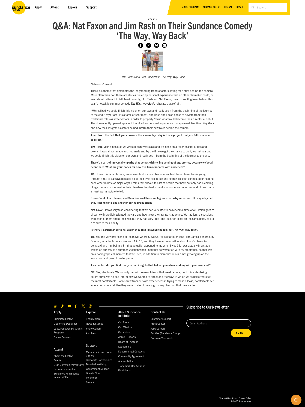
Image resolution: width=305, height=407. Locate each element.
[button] (164, 45)
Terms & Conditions (228, 398)
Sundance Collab (211, 7)
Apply (57, 312)
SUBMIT (241, 332)
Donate (240, 7)
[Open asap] (296, 400)
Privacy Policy (245, 398)
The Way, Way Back (142, 103)
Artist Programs (190, 7)
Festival (228, 7)
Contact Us (158, 312)
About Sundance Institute (129, 314)
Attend (58, 349)
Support (91, 345)
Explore (91, 312)
